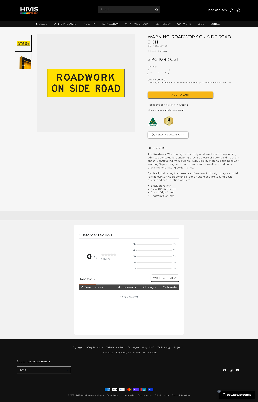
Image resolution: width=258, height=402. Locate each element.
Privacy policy (128, 395)
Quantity (152, 66)
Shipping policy (162, 395)
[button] (41, 24)
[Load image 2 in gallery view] (23, 61)
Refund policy (113, 395)
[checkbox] (170, 287)
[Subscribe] (67, 369)
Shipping (153, 110)
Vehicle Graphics (115, 347)
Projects (178, 347)
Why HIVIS (148, 347)
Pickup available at (168, 104)
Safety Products (94, 347)
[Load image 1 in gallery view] (23, 43)
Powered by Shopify (95, 395)
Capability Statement (128, 352)
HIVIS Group (150, 352)
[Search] (156, 9)
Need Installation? (169, 134)
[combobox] (129, 9)
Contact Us (107, 352)
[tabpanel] (129, 307)
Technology (164, 347)
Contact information (181, 395)
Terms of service (145, 395)
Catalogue (133, 347)
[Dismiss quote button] (219, 391)
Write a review (165, 278)
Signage (77, 347)
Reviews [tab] (87, 279)
